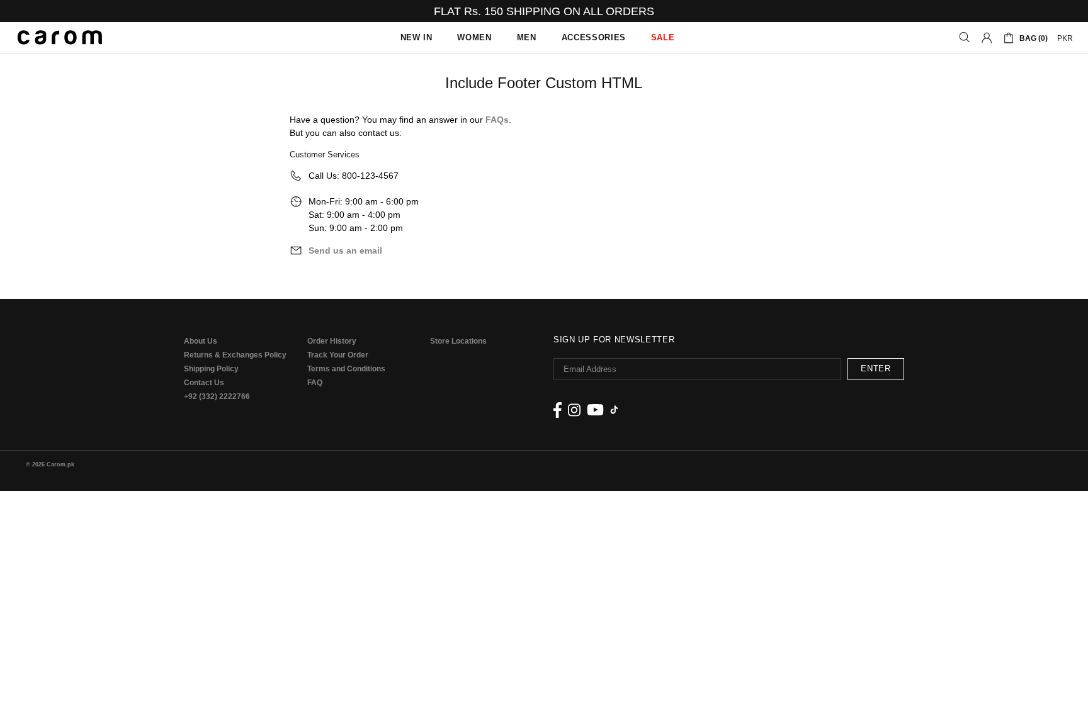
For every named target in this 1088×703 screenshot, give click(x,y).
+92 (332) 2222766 (217, 396)
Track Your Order (337, 355)
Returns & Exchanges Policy (235, 355)
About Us (200, 341)
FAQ (314, 382)
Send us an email (345, 250)
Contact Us (204, 382)
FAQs (497, 120)
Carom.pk (59, 38)
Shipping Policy (211, 368)
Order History (331, 341)
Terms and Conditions (346, 368)
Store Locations (458, 341)
